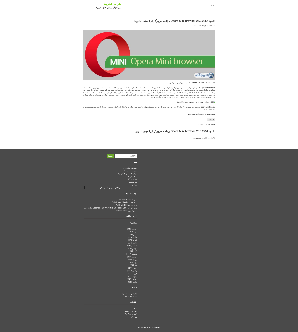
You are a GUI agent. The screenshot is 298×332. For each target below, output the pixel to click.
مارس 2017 (132, 271)
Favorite (211, 119)
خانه (212, 5)
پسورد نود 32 (132, 176)
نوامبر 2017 (132, 248)
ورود (135, 308)
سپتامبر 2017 (131, 254)
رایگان (134, 185)
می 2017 (133, 265)
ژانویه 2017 (132, 276)
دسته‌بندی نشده (131, 296)
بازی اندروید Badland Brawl (126, 211)
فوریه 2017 (132, 274)
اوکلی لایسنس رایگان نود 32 (126, 173)
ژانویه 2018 (132, 243)
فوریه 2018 (132, 240)
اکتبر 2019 (133, 234)
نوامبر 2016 (132, 282)
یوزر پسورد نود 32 (130, 171)
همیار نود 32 (132, 179)
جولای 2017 (132, 260)
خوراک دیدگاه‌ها (131, 314)
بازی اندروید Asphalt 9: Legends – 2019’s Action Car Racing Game (110, 208)
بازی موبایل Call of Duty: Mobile (124, 202)
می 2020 (133, 232)
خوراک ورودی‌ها (131, 311)
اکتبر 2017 (133, 251)
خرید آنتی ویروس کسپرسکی (111, 188)
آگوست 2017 (132, 257)
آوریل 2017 (132, 268)
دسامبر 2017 (132, 246)
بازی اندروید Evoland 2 (128, 199)
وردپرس (133, 316)
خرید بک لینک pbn (130, 168)
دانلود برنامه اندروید (200, 138)
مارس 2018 (132, 237)
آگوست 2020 (132, 229)
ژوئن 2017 (133, 262)
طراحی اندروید (112, 3)
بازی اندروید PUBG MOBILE (126, 205)
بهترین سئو (133, 182)
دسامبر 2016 (132, 279)
